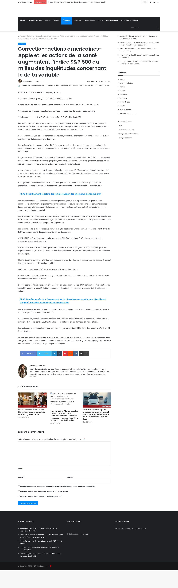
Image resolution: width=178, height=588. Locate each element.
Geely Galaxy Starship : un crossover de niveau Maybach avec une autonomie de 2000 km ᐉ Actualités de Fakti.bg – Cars (96, 432)
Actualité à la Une (35, 38)
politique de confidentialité (128, 151)
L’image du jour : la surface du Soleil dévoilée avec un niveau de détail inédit (76, 2)
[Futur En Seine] (40, 19)
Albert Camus (27, 99)
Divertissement (112, 38)
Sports (100, 38)
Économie (66, 38)
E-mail (21, 495)
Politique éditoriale (125, 155)
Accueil (23, 54)
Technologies (89, 38)
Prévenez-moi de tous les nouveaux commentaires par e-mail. (44, 509)
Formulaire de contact (129, 38)
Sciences (77, 38)
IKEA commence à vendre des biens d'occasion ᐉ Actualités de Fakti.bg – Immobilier (31, 429)
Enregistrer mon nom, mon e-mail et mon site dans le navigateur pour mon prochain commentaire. (58, 504)
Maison (22, 38)
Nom (20, 486)
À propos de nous (125, 139)
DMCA (120, 143)
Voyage (56, 38)
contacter (86, 551)
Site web (70, 495)
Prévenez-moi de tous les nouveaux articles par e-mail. (41, 514)
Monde (47, 38)
